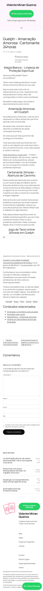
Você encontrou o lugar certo (15, 154)
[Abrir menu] (21, 28)
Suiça (16, 301)
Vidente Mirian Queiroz (21, 5)
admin (12, 52)
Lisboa (28, 301)
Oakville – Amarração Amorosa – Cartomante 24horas (11, 342)
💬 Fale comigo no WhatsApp (21, 14)
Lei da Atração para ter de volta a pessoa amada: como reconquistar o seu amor (17, 460)
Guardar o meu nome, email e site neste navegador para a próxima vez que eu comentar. (22, 426)
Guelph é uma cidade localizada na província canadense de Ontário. (18, 261)
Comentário (7, 375)
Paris (22, 301)
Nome (5, 398)
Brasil (35, 301)
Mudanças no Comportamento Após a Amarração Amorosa (16, 481)
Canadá (18, 52)
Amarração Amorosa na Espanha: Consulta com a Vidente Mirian (30, 342)
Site (4, 416)
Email (5, 407)
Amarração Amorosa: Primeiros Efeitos (12, 490)
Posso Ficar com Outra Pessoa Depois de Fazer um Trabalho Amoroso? (14, 471)
